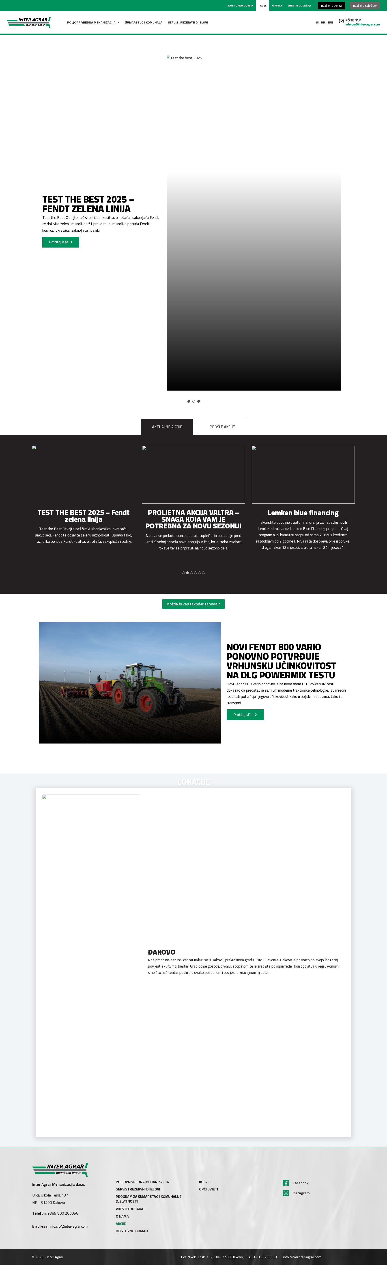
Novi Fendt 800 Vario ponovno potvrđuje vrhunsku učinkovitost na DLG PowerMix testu (281, 661)
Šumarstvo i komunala (143, 22)
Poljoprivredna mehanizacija (91, 22)
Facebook (300, 1183)
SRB (330, 22)
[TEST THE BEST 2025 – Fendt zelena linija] (254, 223)
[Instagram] (286, 1193)
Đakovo (161, 952)
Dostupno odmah (240, 5)
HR (323, 22)
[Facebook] (286, 1183)
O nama (277, 5)
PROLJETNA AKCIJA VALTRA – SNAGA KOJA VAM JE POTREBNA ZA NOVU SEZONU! (84, 519)
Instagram (301, 1193)
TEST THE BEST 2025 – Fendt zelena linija (88, 203)
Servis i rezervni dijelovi (188, 22)
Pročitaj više (58, 242)
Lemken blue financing (193, 512)
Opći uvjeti (208, 1189)
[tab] (256, 217)
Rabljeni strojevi (331, 5)
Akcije (263, 5)
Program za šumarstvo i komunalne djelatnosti (148, 1199)
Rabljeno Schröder (365, 5)
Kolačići (206, 1182)
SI (317, 22)
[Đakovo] (91, 962)
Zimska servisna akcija (303, 512)
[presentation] (83, 475)
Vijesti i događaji (299, 5)
